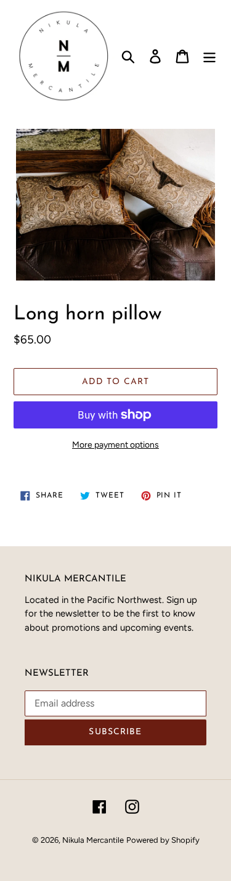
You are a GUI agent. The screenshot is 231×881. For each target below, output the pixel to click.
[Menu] (209, 56)
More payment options (115, 445)
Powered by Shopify (163, 840)
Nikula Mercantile (93, 840)
